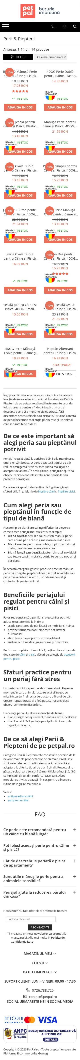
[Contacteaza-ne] (53, 26)
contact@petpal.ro (42, 996)
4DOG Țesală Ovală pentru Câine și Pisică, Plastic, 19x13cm (60, 307)
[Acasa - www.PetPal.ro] (40, 11)
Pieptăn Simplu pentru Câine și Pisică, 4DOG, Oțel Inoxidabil (60, 168)
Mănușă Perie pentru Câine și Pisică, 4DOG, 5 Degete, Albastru (60, 124)
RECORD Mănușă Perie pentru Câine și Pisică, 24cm (20, 73)
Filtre (19, 57)
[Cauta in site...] (75, 26)
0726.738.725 (42, 990)
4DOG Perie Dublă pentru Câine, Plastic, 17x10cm (60, 73)
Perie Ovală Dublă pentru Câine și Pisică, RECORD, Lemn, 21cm (20, 256)
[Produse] (6, 27)
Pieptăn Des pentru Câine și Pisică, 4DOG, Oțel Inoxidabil (60, 256)
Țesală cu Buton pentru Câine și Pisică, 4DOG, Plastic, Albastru (20, 212)
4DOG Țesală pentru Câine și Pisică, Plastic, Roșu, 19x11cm (20, 124)
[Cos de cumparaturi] (64, 26)
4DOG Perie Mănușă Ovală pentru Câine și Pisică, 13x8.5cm (20, 351)
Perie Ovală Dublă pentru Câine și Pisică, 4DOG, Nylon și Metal (20, 168)
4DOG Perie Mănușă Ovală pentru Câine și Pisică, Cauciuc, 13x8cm (60, 212)
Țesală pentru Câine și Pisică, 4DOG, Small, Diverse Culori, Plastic (20, 307)
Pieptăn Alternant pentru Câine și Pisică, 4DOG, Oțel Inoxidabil (60, 351)
